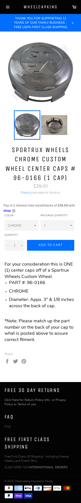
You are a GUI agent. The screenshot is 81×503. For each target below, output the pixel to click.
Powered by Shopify (42, 481)
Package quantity (54, 215)
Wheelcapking (41, 6)
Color (9, 215)
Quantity (11, 235)
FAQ (7, 426)
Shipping (26, 193)
